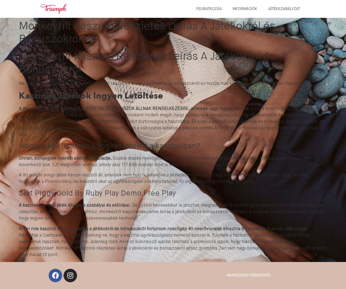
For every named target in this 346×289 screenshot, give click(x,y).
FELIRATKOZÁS (209, 9)
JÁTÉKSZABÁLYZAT (284, 9)
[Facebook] (55, 275)
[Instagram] (70, 275)
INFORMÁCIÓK (245, 9)
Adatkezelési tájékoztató (248, 275)
